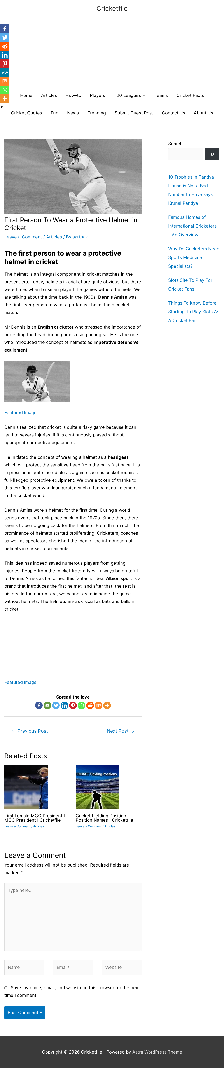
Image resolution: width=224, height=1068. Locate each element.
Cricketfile (112, 8)
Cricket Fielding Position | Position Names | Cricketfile (104, 818)
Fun (54, 113)
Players (97, 95)
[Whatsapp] (81, 705)
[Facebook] (39, 705)
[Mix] (98, 705)
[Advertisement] (112, 53)
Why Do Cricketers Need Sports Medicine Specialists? (193, 257)
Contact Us (173, 113)
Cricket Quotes (26, 113)
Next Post (120, 731)
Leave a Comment (23, 237)
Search (175, 143)
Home (26, 95)
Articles (49, 95)
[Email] (47, 705)
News (73, 113)
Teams (161, 95)
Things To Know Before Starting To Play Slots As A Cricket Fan (193, 311)
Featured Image (20, 412)
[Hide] (2, 107)
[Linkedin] (64, 705)
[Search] (212, 154)
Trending (97, 113)
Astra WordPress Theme (157, 1052)
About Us (203, 113)
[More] (107, 705)
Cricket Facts (190, 95)
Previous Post (30, 731)
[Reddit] (90, 705)
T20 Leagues (127, 95)
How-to (73, 95)
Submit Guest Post (134, 113)
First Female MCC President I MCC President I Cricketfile (34, 818)
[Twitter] (56, 705)
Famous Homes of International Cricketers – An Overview (192, 226)
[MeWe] (4, 72)
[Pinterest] (73, 705)
